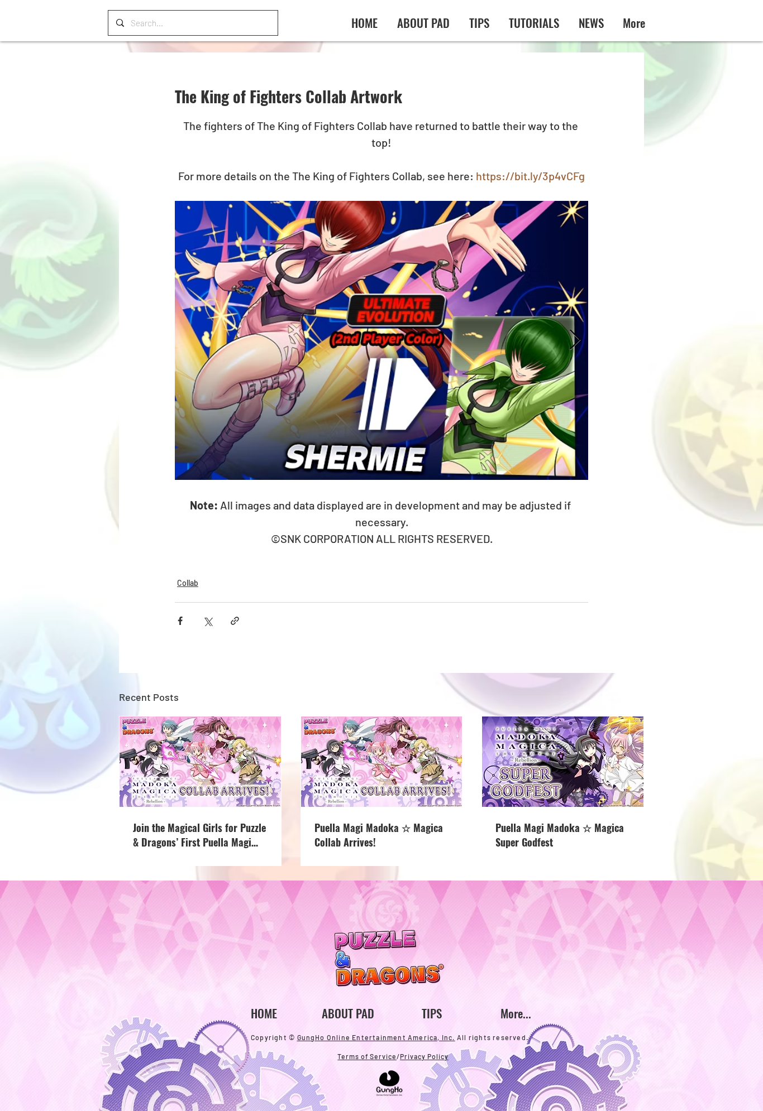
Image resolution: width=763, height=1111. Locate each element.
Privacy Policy (424, 1056)
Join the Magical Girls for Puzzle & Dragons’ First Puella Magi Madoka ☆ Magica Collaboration (199, 834)
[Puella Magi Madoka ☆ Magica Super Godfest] (562, 761)
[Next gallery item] (575, 341)
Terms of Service (367, 1056)
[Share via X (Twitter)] (207, 620)
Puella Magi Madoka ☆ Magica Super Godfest (559, 834)
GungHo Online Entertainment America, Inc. (376, 1037)
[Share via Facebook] (180, 620)
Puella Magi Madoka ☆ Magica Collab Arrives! (378, 834)
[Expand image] (381, 340)
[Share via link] (235, 620)
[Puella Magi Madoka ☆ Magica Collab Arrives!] (381, 761)
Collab (187, 583)
